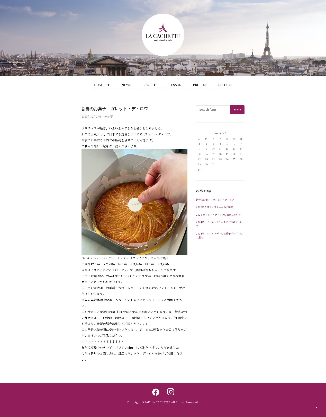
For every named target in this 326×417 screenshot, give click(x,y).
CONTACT (224, 85)
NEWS (126, 85)
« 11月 (199, 170)
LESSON (175, 85)
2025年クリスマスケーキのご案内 (214, 207)
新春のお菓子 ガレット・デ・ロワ (215, 199)
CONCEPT (102, 85)
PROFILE (200, 85)
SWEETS (150, 85)
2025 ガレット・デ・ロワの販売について (218, 214)
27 (234, 159)
